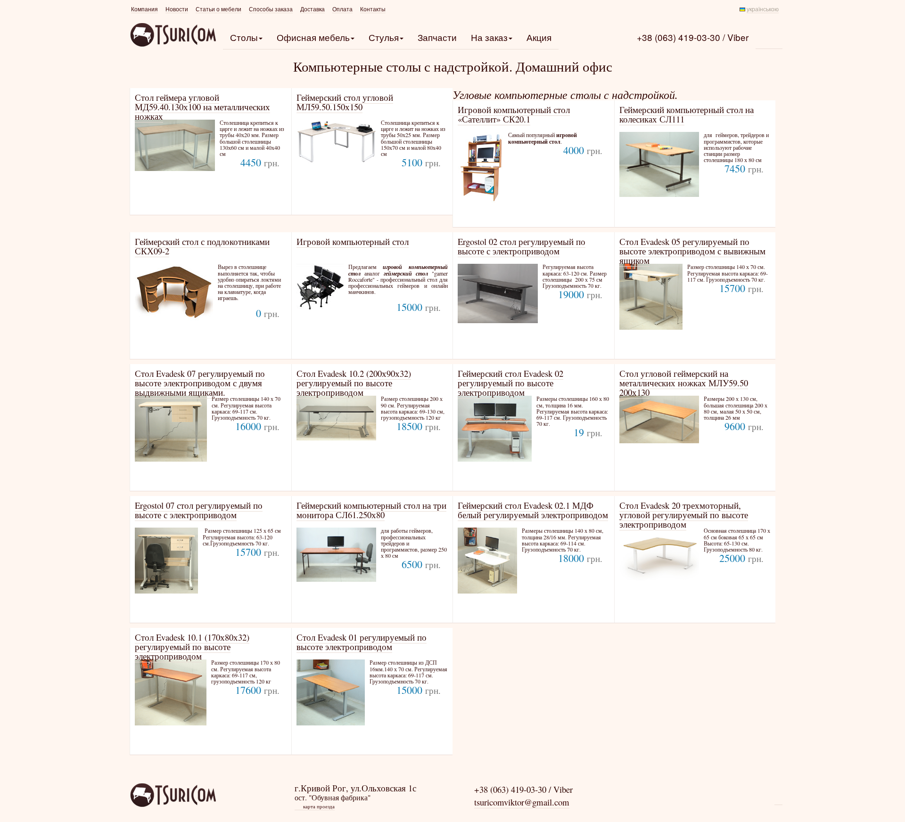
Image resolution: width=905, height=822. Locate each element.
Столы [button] (244, 37)
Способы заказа (271, 9)
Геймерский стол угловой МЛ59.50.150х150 (344, 102)
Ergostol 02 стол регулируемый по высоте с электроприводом (521, 246)
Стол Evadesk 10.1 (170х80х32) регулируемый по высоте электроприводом (192, 646)
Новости (176, 9)
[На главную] (173, 795)
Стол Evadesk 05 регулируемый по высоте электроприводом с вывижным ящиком (692, 251)
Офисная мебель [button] (313, 37)
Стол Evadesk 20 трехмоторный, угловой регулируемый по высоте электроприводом (683, 514)
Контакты (373, 9)
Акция (539, 37)
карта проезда (315, 806)
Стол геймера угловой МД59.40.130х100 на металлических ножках (202, 106)
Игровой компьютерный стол (352, 241)
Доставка (312, 9)
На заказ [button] (489, 37)
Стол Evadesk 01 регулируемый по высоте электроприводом (361, 641)
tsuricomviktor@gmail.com (521, 802)
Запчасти (437, 37)
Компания (144, 9)
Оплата (342, 9)
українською (763, 9)
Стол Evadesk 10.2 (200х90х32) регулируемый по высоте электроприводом (353, 382)
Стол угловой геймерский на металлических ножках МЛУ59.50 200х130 (683, 382)
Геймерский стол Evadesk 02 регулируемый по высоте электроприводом (510, 382)
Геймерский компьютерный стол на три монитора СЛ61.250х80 (371, 510)
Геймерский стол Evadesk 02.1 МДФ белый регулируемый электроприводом (533, 510)
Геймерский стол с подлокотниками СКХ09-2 (202, 246)
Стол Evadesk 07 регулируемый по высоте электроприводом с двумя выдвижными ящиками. (200, 382)
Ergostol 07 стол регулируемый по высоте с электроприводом (199, 510)
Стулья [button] (384, 37)
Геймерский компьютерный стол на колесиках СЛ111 (686, 114)
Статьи (218, 9)
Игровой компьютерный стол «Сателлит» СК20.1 (514, 114)
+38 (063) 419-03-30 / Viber (693, 37)
